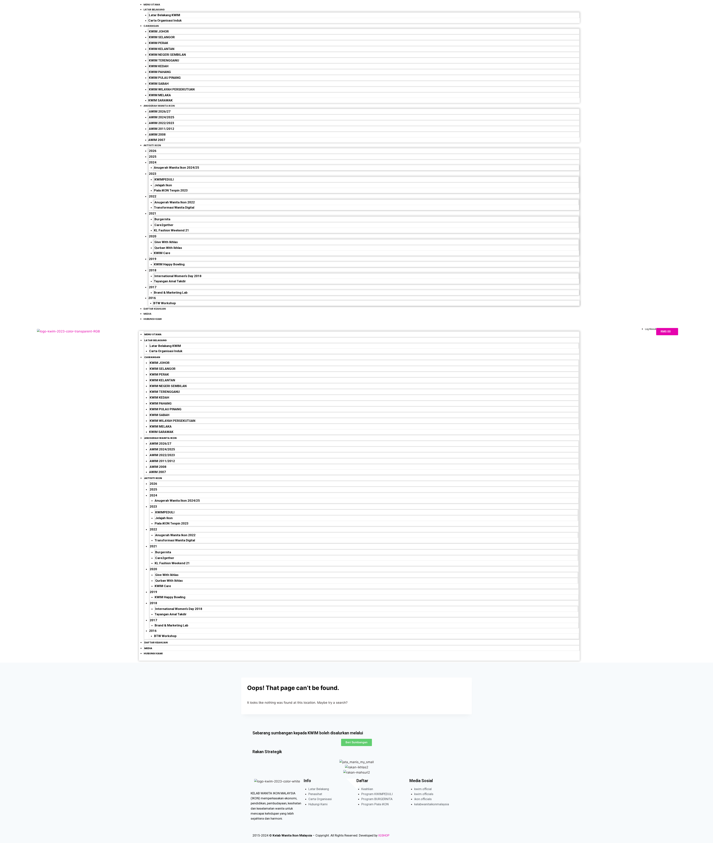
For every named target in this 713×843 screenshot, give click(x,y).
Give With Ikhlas (166, 242)
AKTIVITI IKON (152, 145)
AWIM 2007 (156, 140)
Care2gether (163, 225)
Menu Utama (152, 4)
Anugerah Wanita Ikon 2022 (174, 202)
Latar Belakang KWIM (164, 15)
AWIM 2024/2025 (161, 117)
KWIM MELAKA (160, 95)
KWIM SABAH (159, 83)
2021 (152, 213)
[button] (359, 328)
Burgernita (162, 219)
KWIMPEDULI (164, 179)
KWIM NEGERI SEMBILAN (167, 54)
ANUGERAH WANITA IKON (159, 106)
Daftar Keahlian (155, 309)
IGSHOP (383, 835)
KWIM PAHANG (160, 72)
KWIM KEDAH (158, 66)
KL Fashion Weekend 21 (171, 230)
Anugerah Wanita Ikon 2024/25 (176, 167)
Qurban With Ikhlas (168, 248)
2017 (152, 287)
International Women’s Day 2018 (177, 276)
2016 (152, 298)
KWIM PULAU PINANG (165, 77)
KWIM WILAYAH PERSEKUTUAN (172, 89)
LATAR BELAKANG (154, 9)
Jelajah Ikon (163, 185)
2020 (152, 236)
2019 (152, 259)
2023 (152, 174)
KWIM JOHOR (159, 31)
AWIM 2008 (157, 134)
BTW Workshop (164, 303)
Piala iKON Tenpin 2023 (171, 190)
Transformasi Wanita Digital (174, 207)
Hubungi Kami (153, 319)
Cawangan (151, 26)
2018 (152, 270)
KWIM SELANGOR (162, 37)
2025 (152, 156)
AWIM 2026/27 (159, 111)
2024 (152, 162)
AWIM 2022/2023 (161, 123)
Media (147, 314)
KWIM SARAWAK (160, 100)
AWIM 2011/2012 (161, 129)
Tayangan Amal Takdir (170, 281)
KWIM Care (162, 253)
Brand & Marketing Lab (171, 292)
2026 (152, 151)
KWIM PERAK (158, 43)
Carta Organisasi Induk (165, 20)
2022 (152, 196)
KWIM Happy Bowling (169, 264)
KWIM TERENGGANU (164, 60)
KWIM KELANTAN (161, 49)
